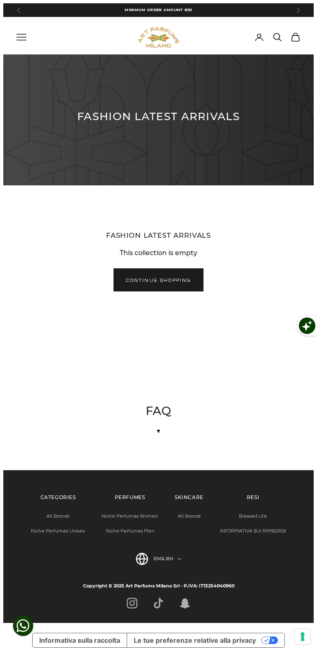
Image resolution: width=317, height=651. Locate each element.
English (164, 558)
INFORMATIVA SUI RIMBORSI (253, 531)
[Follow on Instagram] (132, 603)
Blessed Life (253, 516)
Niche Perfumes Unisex (58, 531)
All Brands (58, 516)
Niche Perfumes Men (130, 531)
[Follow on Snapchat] (185, 603)
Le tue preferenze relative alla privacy (195, 640)
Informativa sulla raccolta (79, 640)
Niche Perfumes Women (130, 516)
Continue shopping (159, 280)
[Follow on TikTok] (158, 603)
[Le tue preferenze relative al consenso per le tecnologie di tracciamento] (302, 636)
